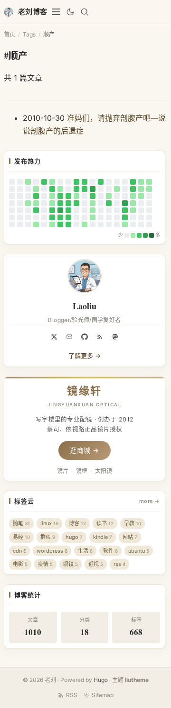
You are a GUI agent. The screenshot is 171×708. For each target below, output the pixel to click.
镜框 (81, 471)
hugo (74, 537)
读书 (105, 523)
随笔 (21, 523)
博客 (77, 523)
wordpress (52, 550)
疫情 (45, 564)
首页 (9, 34)
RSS (71, 695)
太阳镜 (103, 471)
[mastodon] (115, 336)
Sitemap (103, 695)
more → (149, 501)
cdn (19, 550)
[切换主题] (70, 12)
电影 (20, 564)
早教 (132, 523)
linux (49, 523)
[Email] (69, 336)
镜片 (62, 471)
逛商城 (84, 450)
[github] (84, 336)
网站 (130, 537)
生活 (85, 550)
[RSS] (99, 336)
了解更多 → (84, 355)
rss (119, 564)
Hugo (101, 679)
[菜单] (56, 12)
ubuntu (138, 550)
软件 (110, 550)
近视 (95, 564)
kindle (102, 537)
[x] (54, 336)
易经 (21, 537)
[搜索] (84, 12)
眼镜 (70, 564)
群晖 (47, 537)
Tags (29, 34)
